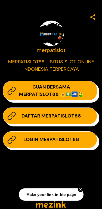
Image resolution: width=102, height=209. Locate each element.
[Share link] (92, 16)
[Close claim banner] (80, 189)
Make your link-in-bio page (51, 194)
